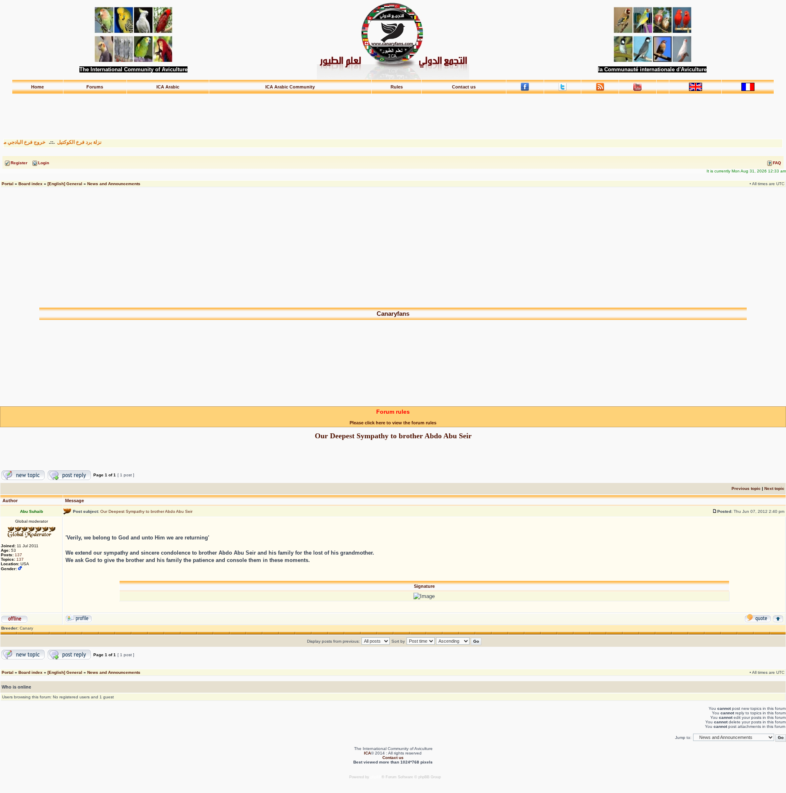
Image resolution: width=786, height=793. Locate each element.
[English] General (64, 183)
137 (18, 555)
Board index (30, 183)
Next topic (774, 488)
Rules (397, 86)
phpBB (376, 777)
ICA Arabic (167, 86)
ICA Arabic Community (290, 86)
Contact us (464, 86)
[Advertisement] (393, 112)
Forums (94, 86)
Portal (8, 183)
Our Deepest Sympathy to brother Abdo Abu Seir (393, 436)
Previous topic (746, 488)
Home (37, 86)
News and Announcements (113, 183)
